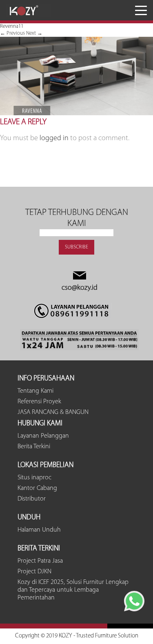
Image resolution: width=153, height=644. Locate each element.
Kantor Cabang (37, 488)
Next (34, 33)
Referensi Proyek (39, 401)
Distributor (32, 499)
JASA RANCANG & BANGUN (53, 412)
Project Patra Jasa (40, 561)
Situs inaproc (34, 477)
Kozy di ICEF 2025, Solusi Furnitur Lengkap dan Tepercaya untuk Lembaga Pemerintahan (73, 590)
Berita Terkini (34, 446)
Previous (12, 33)
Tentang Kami (35, 391)
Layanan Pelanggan (43, 436)
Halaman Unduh (39, 530)
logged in (54, 138)
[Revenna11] (76, 113)
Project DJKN (34, 571)
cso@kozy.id (80, 288)
